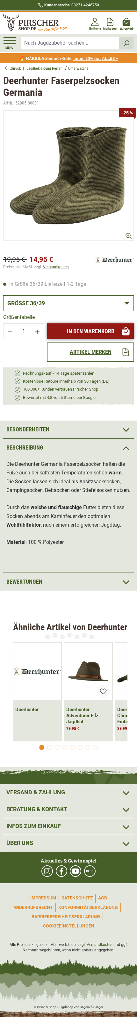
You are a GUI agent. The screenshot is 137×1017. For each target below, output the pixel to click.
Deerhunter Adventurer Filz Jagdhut (82, 716)
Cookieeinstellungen (68, 925)
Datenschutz (77, 897)
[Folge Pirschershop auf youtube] (75, 871)
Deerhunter (27, 709)
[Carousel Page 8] (95, 747)
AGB (102, 897)
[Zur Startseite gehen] (35, 22)
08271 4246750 (71, 5)
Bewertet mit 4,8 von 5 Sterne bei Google (59, 397)
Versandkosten (56, 267)
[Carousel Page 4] (64, 747)
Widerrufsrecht (33, 907)
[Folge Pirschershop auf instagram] (47, 871)
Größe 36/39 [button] (26, 303)
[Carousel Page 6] (80, 747)
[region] (68, 181)
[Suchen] (126, 43)
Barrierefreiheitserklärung (66, 916)
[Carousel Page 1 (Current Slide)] (41, 747)
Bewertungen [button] (24, 581)
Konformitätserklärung (88, 907)
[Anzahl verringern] (10, 331)
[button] (68, 447)
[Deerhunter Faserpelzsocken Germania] (68, 176)
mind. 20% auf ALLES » (95, 58)
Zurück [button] (16, 68)
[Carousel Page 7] (87, 747)
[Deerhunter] (115, 259)
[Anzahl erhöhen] (37, 331)
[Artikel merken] (103, 691)
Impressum (43, 897)
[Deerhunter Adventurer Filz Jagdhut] (88, 671)
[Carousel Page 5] (72, 747)
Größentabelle (19, 317)
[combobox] (70, 43)
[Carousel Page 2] (49, 747)
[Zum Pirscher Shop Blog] (90, 871)
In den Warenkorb (90, 331)
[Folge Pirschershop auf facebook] (61, 871)
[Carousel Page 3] (57, 747)
